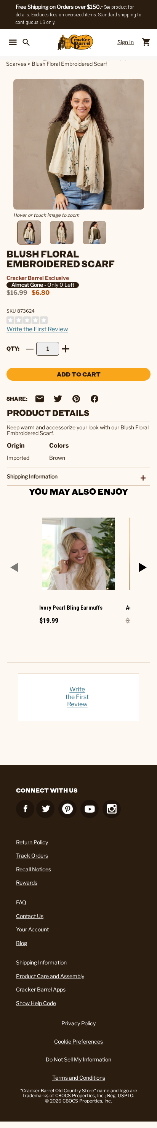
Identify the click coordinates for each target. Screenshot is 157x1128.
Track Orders (32, 855)
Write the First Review (37, 329)
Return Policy (32, 842)
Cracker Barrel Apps (41, 989)
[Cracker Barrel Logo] (75, 42)
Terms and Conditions (78, 1077)
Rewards (26, 882)
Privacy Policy (78, 1023)
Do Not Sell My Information (78, 1059)
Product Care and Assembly (50, 976)
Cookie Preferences (78, 1041)
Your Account (32, 929)
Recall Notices (33, 869)
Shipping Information (41, 962)
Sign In (125, 42)
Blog (21, 943)
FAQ (21, 902)
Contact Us (29, 916)
